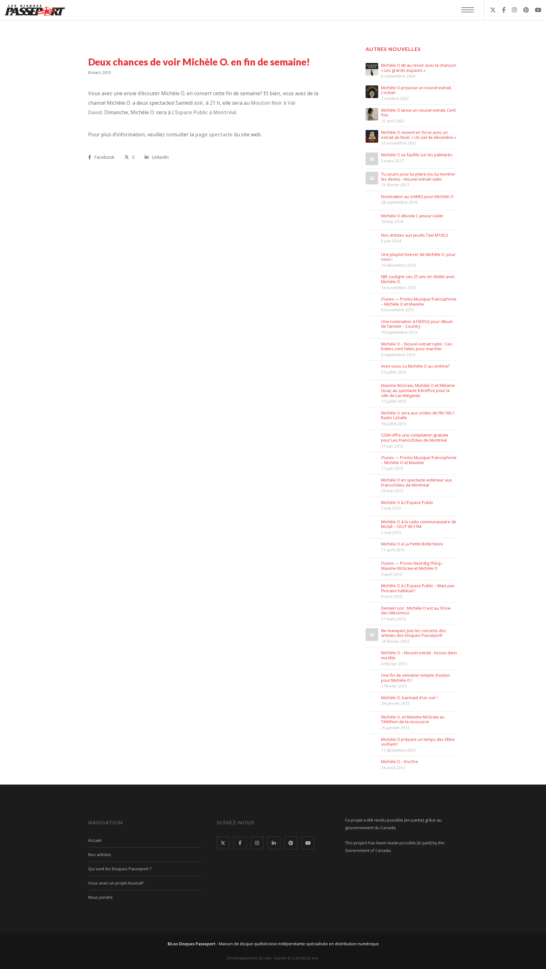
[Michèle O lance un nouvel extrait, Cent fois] (372, 114)
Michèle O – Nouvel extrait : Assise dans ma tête (419, 655)
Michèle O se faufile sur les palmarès (416, 155)
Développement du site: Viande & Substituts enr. (273, 958)
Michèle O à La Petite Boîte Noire (412, 544)
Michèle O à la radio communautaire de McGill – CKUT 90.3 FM (418, 524)
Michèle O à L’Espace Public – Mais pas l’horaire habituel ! (418, 588)
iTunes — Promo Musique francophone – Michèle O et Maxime (419, 302)
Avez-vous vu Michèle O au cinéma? (415, 366)
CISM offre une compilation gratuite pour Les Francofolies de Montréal (414, 438)
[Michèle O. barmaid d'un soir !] (372, 701)
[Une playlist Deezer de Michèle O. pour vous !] (372, 258)
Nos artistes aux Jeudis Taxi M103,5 (414, 235)
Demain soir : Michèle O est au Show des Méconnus (416, 611)
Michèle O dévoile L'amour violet (412, 216)
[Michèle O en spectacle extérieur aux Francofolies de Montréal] (372, 484)
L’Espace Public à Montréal (204, 112)
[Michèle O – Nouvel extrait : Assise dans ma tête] (372, 656)
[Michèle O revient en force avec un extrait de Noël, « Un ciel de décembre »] (372, 136)
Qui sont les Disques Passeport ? (119, 869)
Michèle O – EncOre (399, 761)
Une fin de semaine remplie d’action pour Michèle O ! (415, 678)
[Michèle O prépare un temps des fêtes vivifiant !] (372, 743)
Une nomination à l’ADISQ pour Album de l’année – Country (417, 324)
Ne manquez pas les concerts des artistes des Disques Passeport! (413, 633)
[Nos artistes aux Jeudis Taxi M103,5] (372, 239)
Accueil (94, 840)
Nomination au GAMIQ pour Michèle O (417, 196)
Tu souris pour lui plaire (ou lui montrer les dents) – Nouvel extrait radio (418, 177)
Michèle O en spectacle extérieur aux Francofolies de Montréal (416, 483)
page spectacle (214, 134)
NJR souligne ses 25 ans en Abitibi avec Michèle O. (418, 279)
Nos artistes (99, 854)
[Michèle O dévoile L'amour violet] (372, 220)
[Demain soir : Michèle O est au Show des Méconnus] (372, 612)
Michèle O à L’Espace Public (407, 502)
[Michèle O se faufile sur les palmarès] (372, 158)
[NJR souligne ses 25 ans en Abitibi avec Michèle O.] (372, 280)
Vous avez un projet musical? (116, 883)
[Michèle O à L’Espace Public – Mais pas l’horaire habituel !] (372, 589)
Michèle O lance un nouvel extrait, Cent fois (418, 113)
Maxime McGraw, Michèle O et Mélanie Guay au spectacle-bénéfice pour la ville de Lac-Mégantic (418, 390)
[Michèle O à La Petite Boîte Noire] (372, 548)
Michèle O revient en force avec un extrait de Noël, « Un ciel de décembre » (418, 135)
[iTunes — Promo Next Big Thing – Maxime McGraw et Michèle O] (372, 567)
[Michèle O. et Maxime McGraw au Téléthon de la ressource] (372, 721)
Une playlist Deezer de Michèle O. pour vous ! (418, 257)
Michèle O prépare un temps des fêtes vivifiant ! (418, 742)
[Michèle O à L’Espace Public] (372, 506)
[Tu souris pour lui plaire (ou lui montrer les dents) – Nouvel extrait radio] (372, 178)
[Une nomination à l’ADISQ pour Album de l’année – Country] (372, 325)
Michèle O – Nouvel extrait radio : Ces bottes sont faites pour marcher (416, 346)
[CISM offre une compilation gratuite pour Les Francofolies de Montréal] (372, 439)
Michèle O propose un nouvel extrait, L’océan (416, 90)
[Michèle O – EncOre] (372, 765)
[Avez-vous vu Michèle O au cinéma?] (372, 370)
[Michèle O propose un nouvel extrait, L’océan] (372, 91)
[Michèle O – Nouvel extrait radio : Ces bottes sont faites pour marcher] (372, 348)
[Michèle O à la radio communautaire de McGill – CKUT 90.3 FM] (372, 525)
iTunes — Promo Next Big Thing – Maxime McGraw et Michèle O (412, 566)
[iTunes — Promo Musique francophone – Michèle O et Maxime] (372, 303)
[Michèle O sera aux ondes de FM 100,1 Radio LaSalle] (372, 417)
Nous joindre (100, 897)
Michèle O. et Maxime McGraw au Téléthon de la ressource (413, 719)
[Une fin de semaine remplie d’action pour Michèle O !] (372, 679)
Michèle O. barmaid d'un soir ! (409, 697)
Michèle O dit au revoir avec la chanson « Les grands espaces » (418, 68)
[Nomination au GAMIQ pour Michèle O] (372, 200)
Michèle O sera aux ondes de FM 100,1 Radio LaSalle (417, 415)
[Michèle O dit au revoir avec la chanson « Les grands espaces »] (372, 69)
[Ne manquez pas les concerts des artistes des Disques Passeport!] (372, 634)
